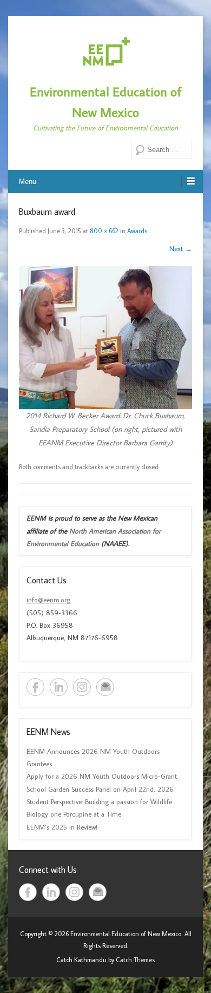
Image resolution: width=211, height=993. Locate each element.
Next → (180, 248)
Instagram (82, 687)
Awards (137, 231)
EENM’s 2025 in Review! (62, 827)
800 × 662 (104, 231)
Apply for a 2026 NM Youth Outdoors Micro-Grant (102, 776)
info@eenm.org (48, 599)
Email (105, 687)
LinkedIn (59, 687)
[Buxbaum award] (105, 337)
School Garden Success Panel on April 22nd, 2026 (100, 789)
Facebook (35, 687)
